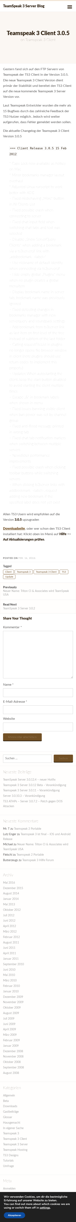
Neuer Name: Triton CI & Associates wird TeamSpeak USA (36, 591)
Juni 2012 (9, 920)
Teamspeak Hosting (15, 1150)
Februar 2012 (11, 937)
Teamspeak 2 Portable (27, 828)
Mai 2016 (9, 882)
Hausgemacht (11, 1122)
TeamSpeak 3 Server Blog (24, 6)
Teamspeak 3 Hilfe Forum (38, 860)
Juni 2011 (9, 948)
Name (8, 684)
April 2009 (9, 1029)
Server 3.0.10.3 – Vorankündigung (24, 796)
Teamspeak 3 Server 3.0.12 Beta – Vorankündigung (34, 785)
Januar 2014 (11, 899)
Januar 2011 (11, 958)
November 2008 (13, 1056)
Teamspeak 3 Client (40, 40)
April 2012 (9, 926)
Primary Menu (69, 7)
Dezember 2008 (13, 1051)
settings (45, 1208)
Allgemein (9, 1095)
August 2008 (11, 1073)
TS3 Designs (10, 1155)
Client (8, 572)
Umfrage (8, 1166)
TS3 (64, 572)
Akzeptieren (14, 1215)
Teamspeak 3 (24, 572)
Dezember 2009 (13, 997)
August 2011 (11, 942)
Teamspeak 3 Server (15, 1144)
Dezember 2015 (13, 888)
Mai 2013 (9, 904)
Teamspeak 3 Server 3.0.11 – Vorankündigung (31, 790)
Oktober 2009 (12, 1007)
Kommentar (12, 627)
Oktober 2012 (12, 910)
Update (9, 577)
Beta (6, 1101)
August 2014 (11, 893)
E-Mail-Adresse (15, 701)
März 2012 (10, 931)
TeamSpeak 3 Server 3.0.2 (19, 606)
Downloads (10, 1106)
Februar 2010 (11, 986)
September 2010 (13, 964)
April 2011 (9, 953)
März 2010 (10, 980)
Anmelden (9, 1188)
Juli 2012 (8, 915)
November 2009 (13, 1002)
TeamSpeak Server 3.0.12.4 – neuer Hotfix (29, 779)
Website (9, 718)
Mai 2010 (9, 975)
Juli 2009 (8, 1018)
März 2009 (10, 1035)
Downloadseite (14, 528)
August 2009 (11, 1013)
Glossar (7, 1117)
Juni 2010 (9, 969)
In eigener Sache (13, 1128)
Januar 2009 (11, 1046)
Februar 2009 (11, 1040)
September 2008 (13, 1067)
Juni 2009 (9, 1024)
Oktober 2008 (12, 1062)
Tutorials (8, 1160)
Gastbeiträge (11, 1111)
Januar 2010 (11, 991)
